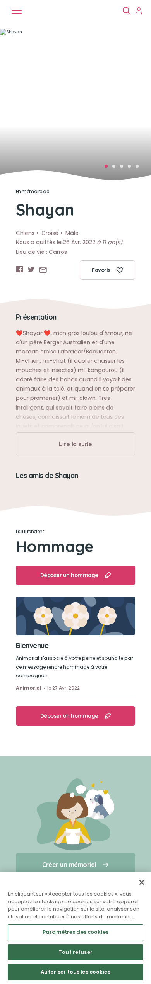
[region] (75, 928)
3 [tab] (124, 168)
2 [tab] (116, 168)
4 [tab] (132, 168)
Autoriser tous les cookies (75, 972)
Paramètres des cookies (75, 932)
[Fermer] (141, 882)
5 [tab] (139, 168)
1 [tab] (108, 168)
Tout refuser (75, 952)
